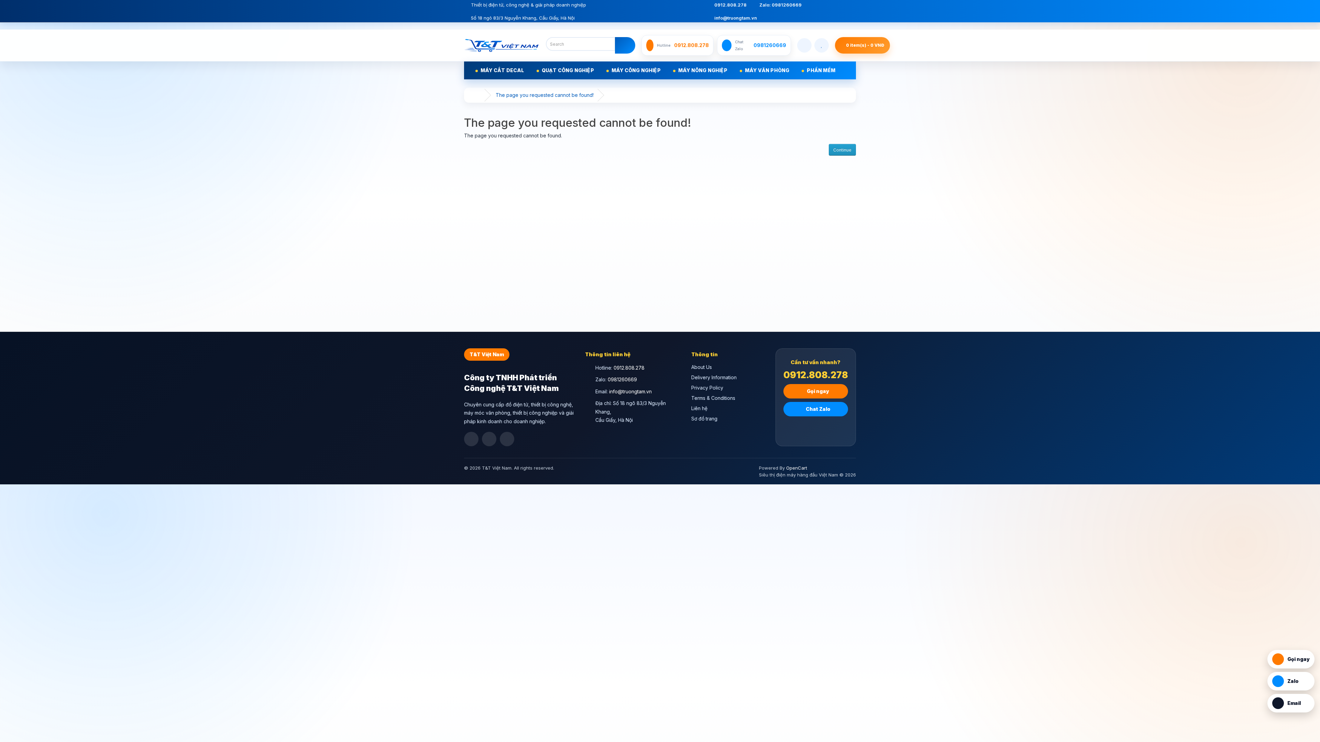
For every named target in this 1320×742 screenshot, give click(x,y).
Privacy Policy (707, 388)
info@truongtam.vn (735, 18)
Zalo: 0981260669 (780, 5)
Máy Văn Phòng (767, 70)
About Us (701, 367)
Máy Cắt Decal (502, 70)
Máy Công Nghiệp (636, 70)
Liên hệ (699, 408)
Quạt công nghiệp (568, 70)
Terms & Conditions (713, 398)
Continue (842, 150)
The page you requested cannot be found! (545, 95)
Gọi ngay (817, 391)
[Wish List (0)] (821, 45)
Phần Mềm (821, 70)
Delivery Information (714, 377)
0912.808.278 (730, 5)
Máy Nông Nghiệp (702, 70)
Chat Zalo (817, 409)
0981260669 (622, 379)
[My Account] (804, 45)
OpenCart (796, 468)
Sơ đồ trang (704, 418)
